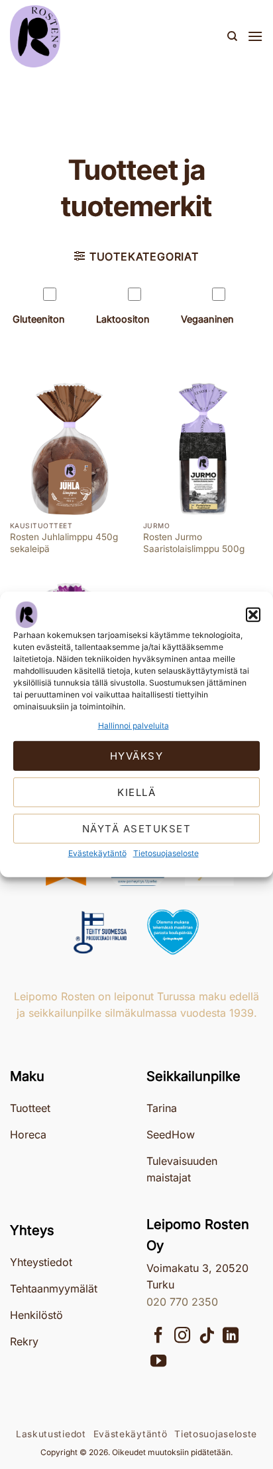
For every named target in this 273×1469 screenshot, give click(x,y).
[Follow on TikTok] (207, 1336)
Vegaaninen (207, 319)
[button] (253, 614)
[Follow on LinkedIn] (231, 1336)
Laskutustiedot (51, 1434)
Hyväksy (137, 756)
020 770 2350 (182, 1301)
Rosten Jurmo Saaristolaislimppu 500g (194, 543)
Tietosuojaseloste (166, 853)
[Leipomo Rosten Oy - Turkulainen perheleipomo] (76, 36)
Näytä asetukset (136, 828)
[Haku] (232, 36)
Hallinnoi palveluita (133, 726)
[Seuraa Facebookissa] (158, 1336)
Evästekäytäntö (97, 853)
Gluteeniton (39, 319)
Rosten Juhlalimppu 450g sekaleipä (64, 543)
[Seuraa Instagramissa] (182, 1336)
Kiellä (136, 792)
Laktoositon (123, 319)
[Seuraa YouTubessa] (158, 1362)
